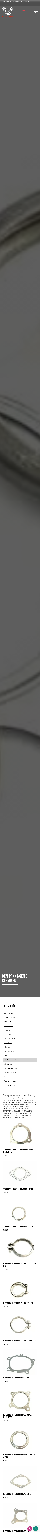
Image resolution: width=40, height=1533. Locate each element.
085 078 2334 (7, 1)
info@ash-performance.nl (21, 1)
